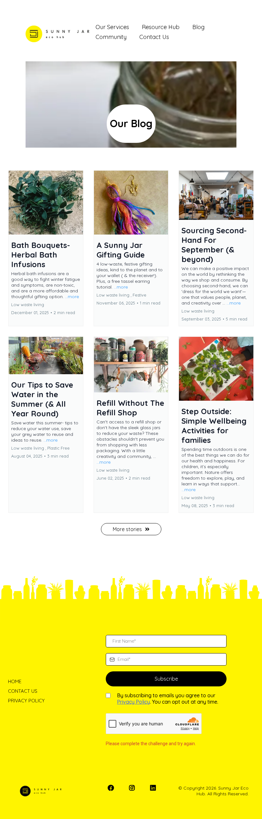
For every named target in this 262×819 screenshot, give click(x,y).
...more (72, 296)
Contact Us (154, 37)
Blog (198, 27)
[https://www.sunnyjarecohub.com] (57, 34)
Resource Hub (161, 27)
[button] (46, 248)
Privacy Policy (133, 702)
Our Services (112, 27)
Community (111, 37)
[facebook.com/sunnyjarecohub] (111, 791)
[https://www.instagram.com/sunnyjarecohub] (132, 791)
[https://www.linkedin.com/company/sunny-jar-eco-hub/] (154, 791)
